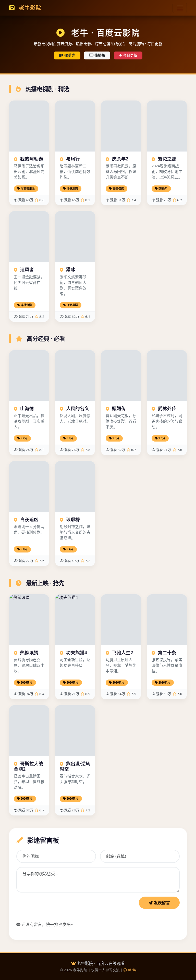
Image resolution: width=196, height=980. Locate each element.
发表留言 (161, 903)
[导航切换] (180, 8)
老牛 (29, 7)
